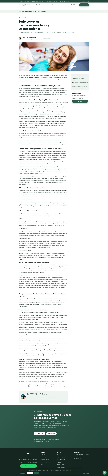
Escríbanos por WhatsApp (29, 466)
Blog (59, 5)
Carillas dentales (44, 454)
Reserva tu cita (84, 5)
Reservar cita (80, 101)
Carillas (36, 5)
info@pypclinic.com (85, 1)
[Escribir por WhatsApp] (104, 472)
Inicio (20, 11)
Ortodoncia (42, 5)
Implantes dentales (45, 459)
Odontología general (45, 462)
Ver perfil (52, 397)
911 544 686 (42, 1)
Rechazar (30, 472)
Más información (70, 470)
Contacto (64, 5)
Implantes (48, 5)
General (54, 5)
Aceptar (36, 472)
